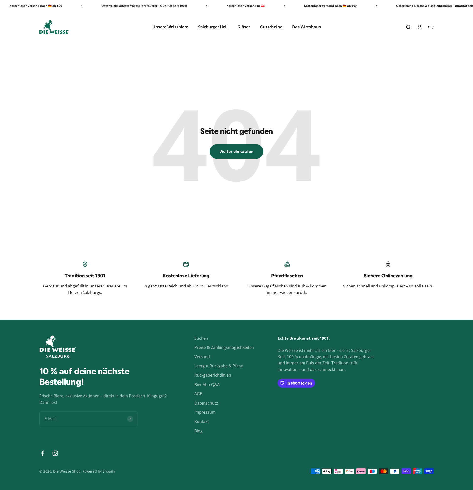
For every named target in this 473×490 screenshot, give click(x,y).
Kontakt (201, 421)
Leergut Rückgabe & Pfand (218, 366)
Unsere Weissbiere (170, 27)
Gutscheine (271, 27)
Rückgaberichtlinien (212, 375)
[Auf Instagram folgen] (55, 453)
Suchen (201, 338)
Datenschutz (206, 403)
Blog (198, 431)
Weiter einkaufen (236, 151)
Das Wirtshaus (306, 27)
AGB (198, 393)
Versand (202, 356)
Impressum (205, 412)
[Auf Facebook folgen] (42, 453)
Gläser (243, 27)
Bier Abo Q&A (207, 384)
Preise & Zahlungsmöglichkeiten (224, 347)
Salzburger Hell (213, 27)
